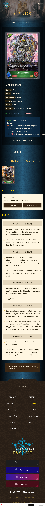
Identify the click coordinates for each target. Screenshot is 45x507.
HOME (4, 22)
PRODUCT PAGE (32, 205)
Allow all (31, 505)
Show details (41, 505)
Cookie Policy (30, 497)
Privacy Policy (22, 505)
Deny (36, 505)
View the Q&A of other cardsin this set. (22, 367)
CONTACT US (22, 386)
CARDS (13, 22)
